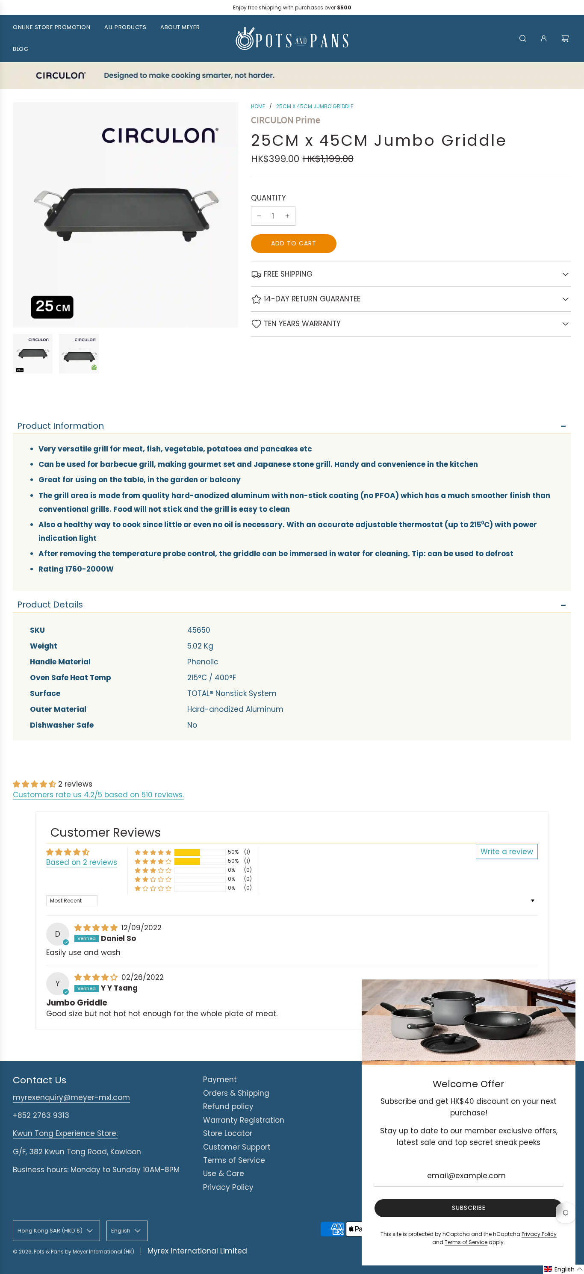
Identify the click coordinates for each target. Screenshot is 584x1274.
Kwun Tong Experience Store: (65, 1133)
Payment (220, 1079)
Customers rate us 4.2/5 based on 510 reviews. (98, 795)
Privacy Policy (228, 1187)
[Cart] (566, 38)
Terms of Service (234, 1160)
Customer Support (237, 1147)
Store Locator (227, 1133)
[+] (287, 216)
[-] (259, 216)
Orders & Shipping (236, 1093)
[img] (97, 928)
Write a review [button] (507, 851)
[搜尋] (523, 38)
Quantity (268, 198)
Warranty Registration (243, 1120)
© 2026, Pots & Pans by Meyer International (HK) (73, 1251)
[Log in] (544, 38)
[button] (35, 784)
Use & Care (223, 1173)
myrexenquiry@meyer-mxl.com (71, 1097)
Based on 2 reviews (81, 862)
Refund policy (228, 1106)
